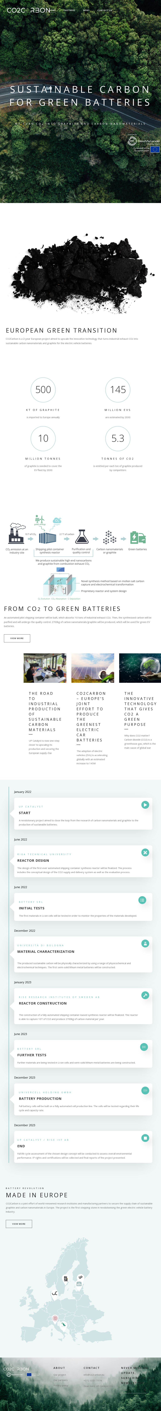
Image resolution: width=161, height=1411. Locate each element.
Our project (59, 1374)
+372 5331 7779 (93, 1380)
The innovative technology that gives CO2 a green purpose (140, 709)
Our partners (60, 1380)
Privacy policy (60, 1385)
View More (19, 1223)
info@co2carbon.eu (94, 1374)
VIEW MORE (17, 638)
